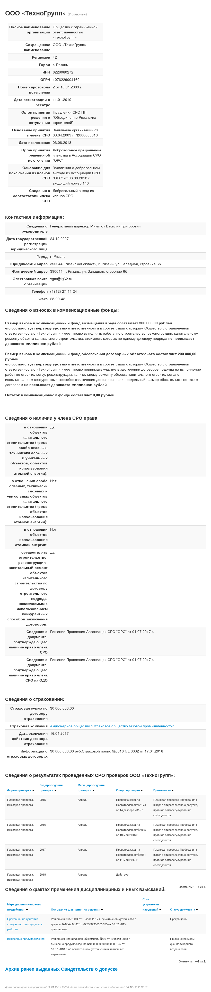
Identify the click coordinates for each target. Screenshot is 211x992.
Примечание (162, 790)
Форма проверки (19, 790)
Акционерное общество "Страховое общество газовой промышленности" (112, 725)
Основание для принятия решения (75, 909)
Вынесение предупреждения (26, 938)
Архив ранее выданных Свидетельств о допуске (61, 969)
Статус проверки (128, 790)
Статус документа (182, 909)
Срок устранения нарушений (151, 904)
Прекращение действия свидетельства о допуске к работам (24, 924)
